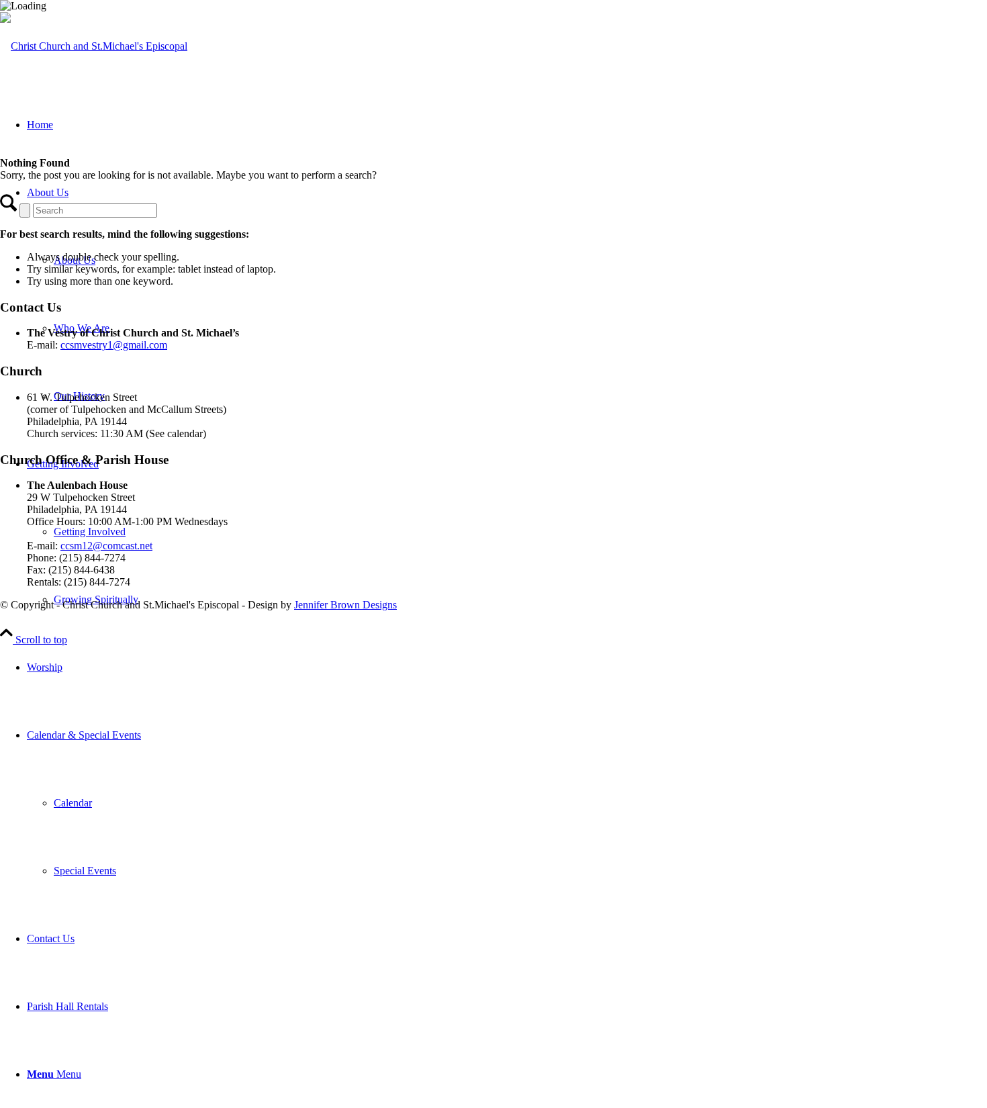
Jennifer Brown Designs (345, 604)
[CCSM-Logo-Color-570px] (93, 46)
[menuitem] (507, 667)
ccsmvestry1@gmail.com (113, 345)
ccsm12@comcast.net (106, 545)
